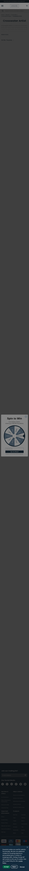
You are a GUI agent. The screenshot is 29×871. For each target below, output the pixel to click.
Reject (14, 867)
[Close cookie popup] (27, 847)
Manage (22, 867)
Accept (6, 867)
